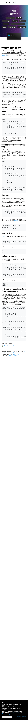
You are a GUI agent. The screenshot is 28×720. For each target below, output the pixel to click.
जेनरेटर (13, 201)
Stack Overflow (13, 355)
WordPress (21, 27)
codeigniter (10, 17)
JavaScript (6, 21)
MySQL (5, 24)
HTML (19, 17)
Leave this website (21, 716)
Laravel (22, 21)
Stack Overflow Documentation (14, 352)
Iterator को (4, 55)
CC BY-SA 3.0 (17, 354)
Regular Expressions (18, 24)
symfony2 (12, 27)
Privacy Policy (6, 714)
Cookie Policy (16, 712)
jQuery (15, 21)
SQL (4, 27)
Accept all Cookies (7, 716)
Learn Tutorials (9, 2)
